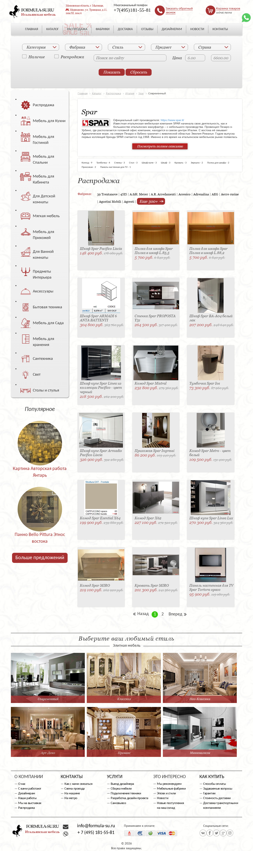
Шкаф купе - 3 (150, 162)
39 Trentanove (107, 194)
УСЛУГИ (114, 777)
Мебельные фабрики (171, 788)
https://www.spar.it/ (172, 120)
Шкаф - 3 (167, 162)
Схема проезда (74, 788)
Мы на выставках (29, 803)
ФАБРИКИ (103, 29)
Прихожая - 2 (91, 167)
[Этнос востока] (40, 500)
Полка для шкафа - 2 (220, 162)
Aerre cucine (230, 194)
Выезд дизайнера (122, 784)
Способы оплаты (214, 784)
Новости (162, 798)
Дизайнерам (26, 793)
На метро (70, 798)
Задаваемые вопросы (217, 788)
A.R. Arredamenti (163, 194)
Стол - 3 (134, 162)
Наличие (36, 56)
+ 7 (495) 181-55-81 (95, 832)
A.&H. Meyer (139, 194)
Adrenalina (201, 194)
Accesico (184, 194)
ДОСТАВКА (125, 29)
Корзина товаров (228, 8)
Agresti (129, 201)
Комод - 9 (89, 162)
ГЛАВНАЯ (31, 29)
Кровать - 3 (182, 162)
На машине (72, 793)
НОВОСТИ (197, 29)
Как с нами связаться (78, 784)
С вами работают (29, 788)
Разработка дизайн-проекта (129, 798)
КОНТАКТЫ (220, 29)
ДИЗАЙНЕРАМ (172, 29)
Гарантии (209, 793)
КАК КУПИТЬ (211, 777)
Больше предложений (39, 558)
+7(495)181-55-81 (132, 10)
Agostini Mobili (110, 201)
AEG (215, 194)
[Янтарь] (40, 434)
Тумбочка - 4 (105, 162)
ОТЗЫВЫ (147, 29)
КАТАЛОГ (52, 29)
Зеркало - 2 (198, 162)
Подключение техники (126, 793)
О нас (21, 784)
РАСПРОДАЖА (77, 29)
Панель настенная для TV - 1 (117, 167)
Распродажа (72, 56)
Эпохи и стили (166, 793)
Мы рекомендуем (169, 784)
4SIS (123, 194)
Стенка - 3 (121, 162)
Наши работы (27, 798)
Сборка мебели (121, 788)
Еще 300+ (149, 201)
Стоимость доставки (217, 798)
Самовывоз (118, 803)
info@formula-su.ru (96, 826)
